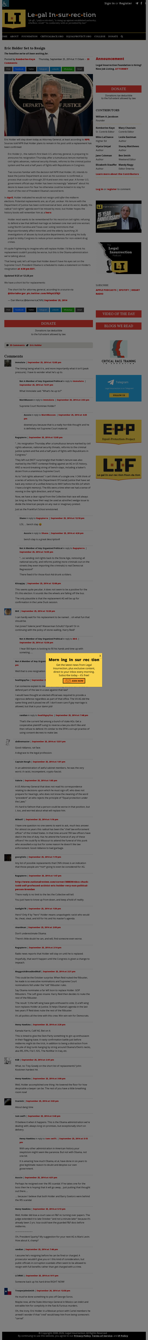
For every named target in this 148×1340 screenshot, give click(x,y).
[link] (74, 655)
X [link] (100, 655)
